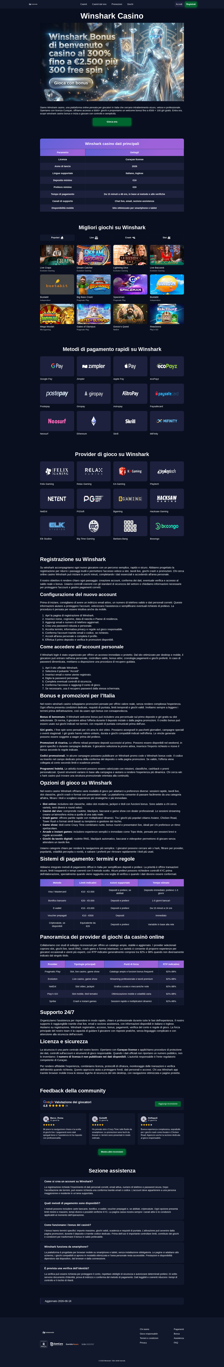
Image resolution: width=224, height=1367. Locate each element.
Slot (165, 237)
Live (92, 237)
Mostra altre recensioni (112, 1152)
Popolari (55, 237)
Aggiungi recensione (167, 1104)
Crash (128, 237)
